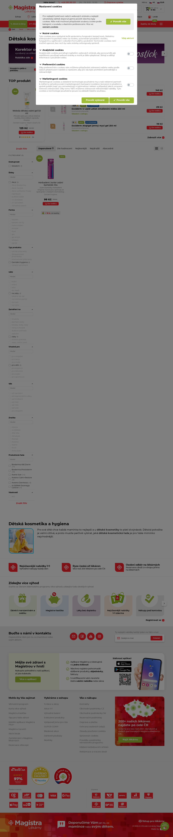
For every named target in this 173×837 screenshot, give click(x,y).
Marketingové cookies (54, 79)
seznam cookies (50, 27)
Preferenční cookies (53, 64)
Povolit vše (119, 22)
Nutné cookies (50, 33)
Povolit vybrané (95, 100)
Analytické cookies (53, 50)
